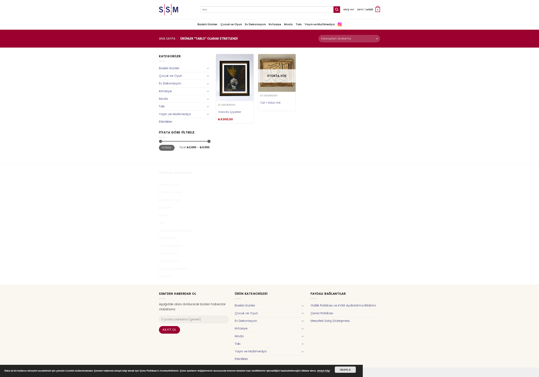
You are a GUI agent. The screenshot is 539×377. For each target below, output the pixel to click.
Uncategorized (170, 246)
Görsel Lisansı (169, 261)
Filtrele (167, 147)
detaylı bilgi (323, 370)
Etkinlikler (165, 122)
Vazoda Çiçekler (229, 112)
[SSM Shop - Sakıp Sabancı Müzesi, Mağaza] (176, 9)
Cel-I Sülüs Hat (270, 102)
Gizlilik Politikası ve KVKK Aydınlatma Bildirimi (343, 305)
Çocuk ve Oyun (231, 24)
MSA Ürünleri (168, 238)
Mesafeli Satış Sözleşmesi (330, 321)
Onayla (345, 370)
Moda (288, 24)
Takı (299, 24)
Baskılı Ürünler (207, 24)
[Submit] (337, 9)
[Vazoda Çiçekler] (234, 77)
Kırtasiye (275, 24)
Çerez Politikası (322, 313)
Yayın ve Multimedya (320, 24)
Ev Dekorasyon (255, 24)
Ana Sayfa (167, 38)
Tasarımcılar (168, 253)
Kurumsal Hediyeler (173, 268)
